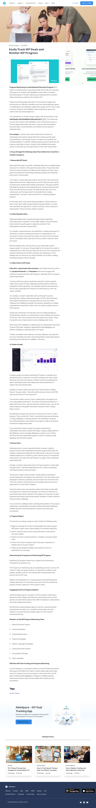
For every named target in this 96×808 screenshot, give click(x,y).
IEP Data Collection (70, 765)
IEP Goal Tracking (14, 45)
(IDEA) (28, 119)
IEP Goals (10, 765)
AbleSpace (48, 327)
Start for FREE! (86, 3)
